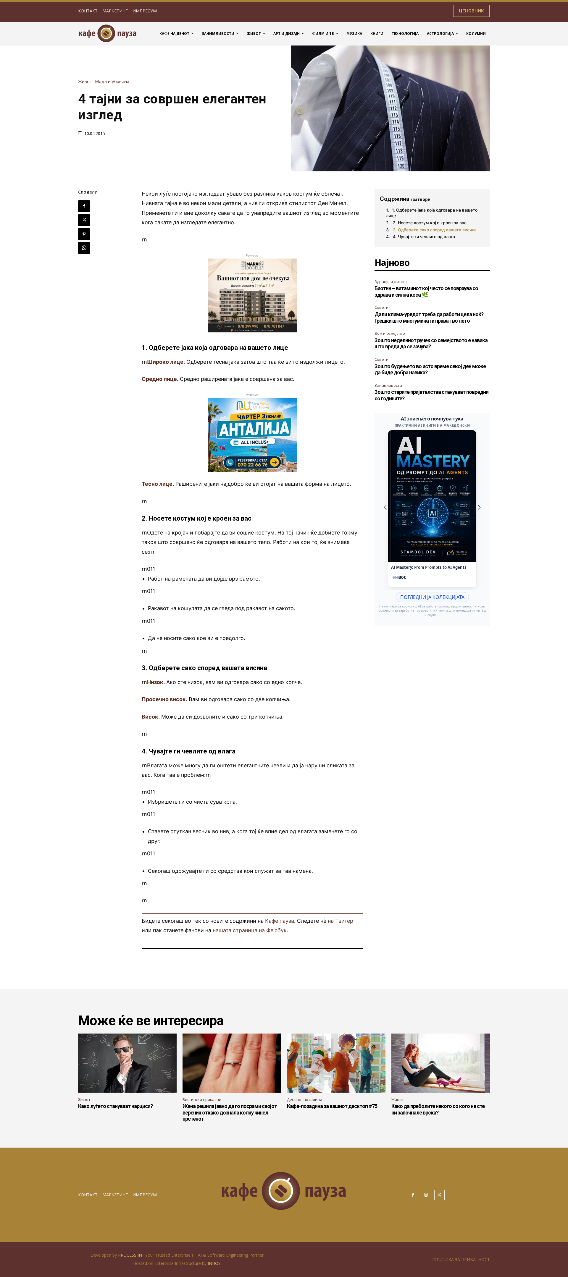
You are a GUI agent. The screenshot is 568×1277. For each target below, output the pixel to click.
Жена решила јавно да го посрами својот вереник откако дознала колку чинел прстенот (230, 1112)
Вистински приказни (202, 1099)
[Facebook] (84, 206)
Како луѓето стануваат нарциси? (115, 1106)
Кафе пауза (279, 921)
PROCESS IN (130, 1255)
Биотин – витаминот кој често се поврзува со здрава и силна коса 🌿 (426, 291)
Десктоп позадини (304, 1099)
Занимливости (388, 385)
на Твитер (340, 921)
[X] (84, 220)
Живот (85, 81)
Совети (381, 307)
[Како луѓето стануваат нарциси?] (127, 1063)
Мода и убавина (112, 81)
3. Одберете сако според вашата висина (435, 229)
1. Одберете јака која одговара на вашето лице (431, 212)
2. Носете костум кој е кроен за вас (430, 222)
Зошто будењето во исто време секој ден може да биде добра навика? (430, 369)
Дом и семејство (390, 333)
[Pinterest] (84, 234)
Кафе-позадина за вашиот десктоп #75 (332, 1106)
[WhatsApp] (84, 248)
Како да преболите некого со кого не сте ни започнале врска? (438, 1109)
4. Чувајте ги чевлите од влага (424, 236)
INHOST (215, 1263)
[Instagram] (426, 1195)
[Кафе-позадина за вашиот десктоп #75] (336, 1063)
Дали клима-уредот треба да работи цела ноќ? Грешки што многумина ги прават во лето (429, 317)
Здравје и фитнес (391, 281)
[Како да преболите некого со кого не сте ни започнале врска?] (440, 1063)
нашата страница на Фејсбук (250, 930)
